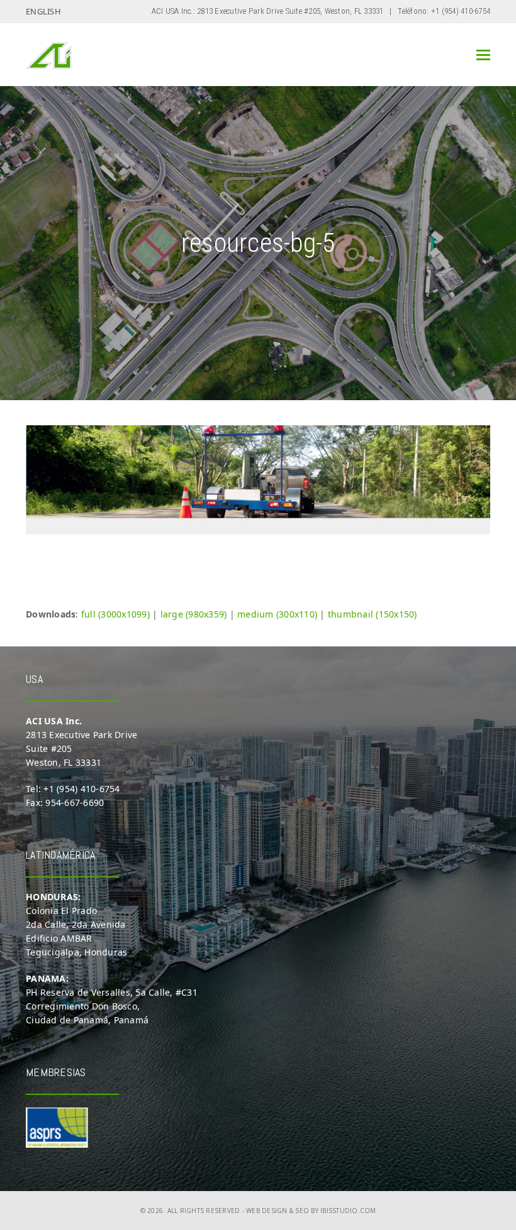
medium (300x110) (277, 614)
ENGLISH (43, 11)
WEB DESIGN (267, 1210)
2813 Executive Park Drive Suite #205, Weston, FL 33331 (290, 11)
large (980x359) (193, 614)
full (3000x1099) (115, 614)
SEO (302, 1210)
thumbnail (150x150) (372, 614)
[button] (483, 55)
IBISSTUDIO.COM (348, 1210)
